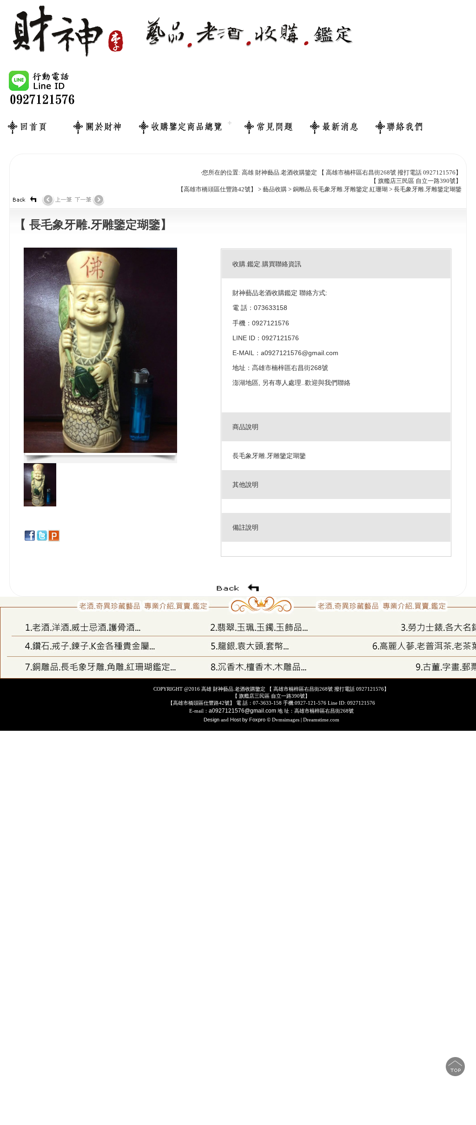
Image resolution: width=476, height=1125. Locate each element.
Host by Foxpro (247, 719)
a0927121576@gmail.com (242, 710)
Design (212, 719)
